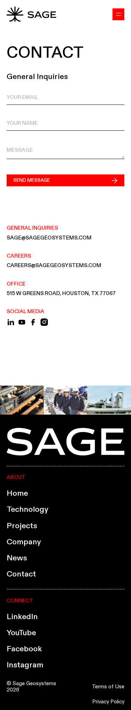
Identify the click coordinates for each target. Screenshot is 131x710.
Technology (27, 509)
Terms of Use (108, 686)
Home (17, 493)
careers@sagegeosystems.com (54, 265)
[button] (118, 14)
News (17, 557)
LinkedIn (22, 616)
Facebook (24, 648)
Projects (22, 525)
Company (24, 541)
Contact (21, 574)
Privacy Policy (108, 701)
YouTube (21, 632)
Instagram (25, 664)
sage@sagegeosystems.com (49, 237)
